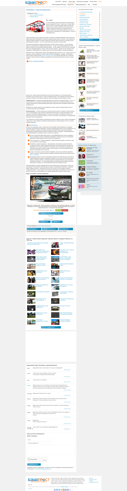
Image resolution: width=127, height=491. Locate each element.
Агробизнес (83, 15)
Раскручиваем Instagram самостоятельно (92, 62)
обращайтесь (59, 231)
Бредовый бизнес (84, 21)
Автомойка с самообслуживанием (92, 137)
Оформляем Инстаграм (92, 73)
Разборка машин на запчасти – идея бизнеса (93, 119)
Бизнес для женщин (85, 17)
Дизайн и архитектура (85, 29)
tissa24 (28, 385)
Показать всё (89, 39)
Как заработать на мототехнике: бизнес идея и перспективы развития (43, 251)
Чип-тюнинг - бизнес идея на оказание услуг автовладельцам (67, 251)
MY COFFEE (90, 172)
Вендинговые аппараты (86, 24)
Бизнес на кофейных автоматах (92, 68)
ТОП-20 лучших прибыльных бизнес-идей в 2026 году (93, 51)
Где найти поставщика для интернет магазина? (93, 92)
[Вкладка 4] (86, 193)
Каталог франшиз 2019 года (59, 4)
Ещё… (89, 4)
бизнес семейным (34, 154)
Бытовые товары (84, 22)
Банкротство (71, 4)
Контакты (91, 478)
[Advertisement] (51, 78)
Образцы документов (81, 4)
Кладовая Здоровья (91, 166)
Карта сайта (30, 488)
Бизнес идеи (72, 1)
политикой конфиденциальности (43, 468)
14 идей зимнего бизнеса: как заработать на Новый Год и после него (93, 81)
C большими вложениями (86, 12)
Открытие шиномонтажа (92, 124)
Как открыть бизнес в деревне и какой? (92, 86)
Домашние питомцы (85, 31)
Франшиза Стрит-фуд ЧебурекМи (92, 148)
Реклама (95, 4)
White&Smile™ (90, 154)
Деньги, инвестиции (85, 26)
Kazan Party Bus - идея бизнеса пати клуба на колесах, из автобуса (65, 258)
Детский (82, 28)
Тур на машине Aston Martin (43, 291)
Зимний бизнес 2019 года (86, 35)
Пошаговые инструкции (82, 1)
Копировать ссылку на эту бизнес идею (51, 213)
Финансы (65, 1)
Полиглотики (90, 160)
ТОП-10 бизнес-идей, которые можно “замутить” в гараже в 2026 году (93, 57)
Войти (99, 1)
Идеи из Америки (84, 37)
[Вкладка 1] (79, 193)
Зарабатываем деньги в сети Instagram (92, 104)
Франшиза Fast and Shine (93, 178)
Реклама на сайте (93, 479)
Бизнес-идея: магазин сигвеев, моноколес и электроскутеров (41, 258)
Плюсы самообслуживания (36, 15)
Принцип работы (34, 16)
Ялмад (88, 184)
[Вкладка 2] (82, 193)
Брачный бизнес (84, 19)
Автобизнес (83, 13)
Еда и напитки (83, 33)
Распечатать (66, 228)
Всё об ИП (58, 1)
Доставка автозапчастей (93, 130)
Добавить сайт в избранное (50, 228)
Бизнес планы (93, 1)
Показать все (89, 110)
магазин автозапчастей (47, 55)
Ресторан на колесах (65, 305)
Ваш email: (51, 215)
